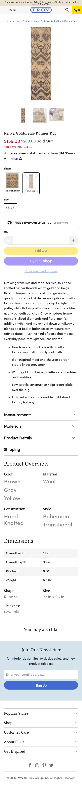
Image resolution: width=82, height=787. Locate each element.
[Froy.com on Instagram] (37, 765)
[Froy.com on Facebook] (30, 765)
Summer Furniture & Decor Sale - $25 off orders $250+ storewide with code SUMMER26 (41, 3)
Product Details (18, 438)
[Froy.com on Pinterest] (44, 765)
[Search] (67, 10)
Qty (6, 232)
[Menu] (2, 10)
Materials (12, 426)
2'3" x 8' (10, 208)
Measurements (17, 414)
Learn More (61, 222)
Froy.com (22, 778)
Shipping (12, 449)
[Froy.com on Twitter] (52, 765)
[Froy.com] (41, 10)
